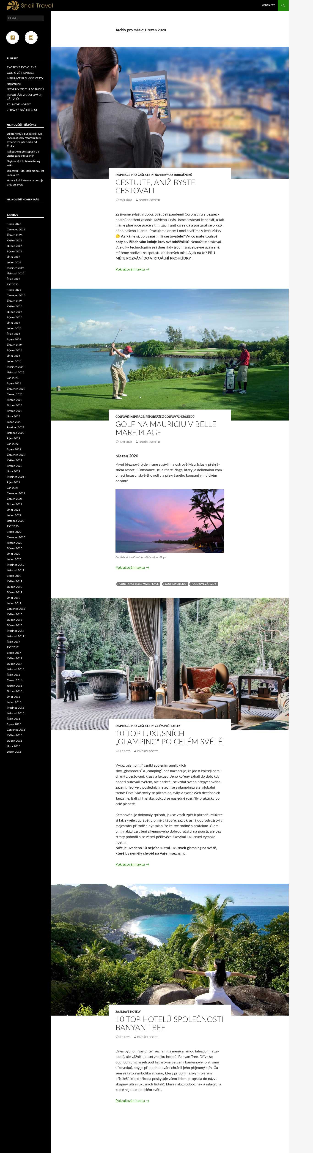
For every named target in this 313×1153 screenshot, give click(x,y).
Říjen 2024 (13, 334)
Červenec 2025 (16, 295)
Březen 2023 (14, 411)
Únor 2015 (13, 746)
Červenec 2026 (16, 229)
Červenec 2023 (16, 389)
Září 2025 (13, 284)
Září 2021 (13, 487)
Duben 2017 (14, 663)
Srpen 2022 (14, 449)
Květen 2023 (14, 400)
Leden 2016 (14, 702)
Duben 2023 (14, 405)
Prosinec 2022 (15, 427)
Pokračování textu (132, 269)
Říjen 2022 (13, 438)
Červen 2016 (14, 680)
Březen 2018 (14, 625)
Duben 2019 (14, 586)
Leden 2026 (14, 262)
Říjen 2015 (13, 718)
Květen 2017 (14, 658)
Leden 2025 (14, 328)
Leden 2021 (14, 515)
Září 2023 (13, 378)
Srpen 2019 (14, 575)
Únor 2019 (13, 597)
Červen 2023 (14, 394)
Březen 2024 (14, 350)
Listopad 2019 (15, 570)
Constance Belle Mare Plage (139, 584)
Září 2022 (13, 444)
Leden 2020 (14, 559)
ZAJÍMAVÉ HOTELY (167, 726)
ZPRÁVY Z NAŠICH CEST (22, 110)
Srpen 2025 (14, 290)
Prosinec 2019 (15, 564)
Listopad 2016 (15, 669)
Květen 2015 (14, 735)
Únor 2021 (13, 509)
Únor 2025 (13, 323)
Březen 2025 (14, 317)
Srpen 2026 (14, 224)
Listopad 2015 (15, 713)
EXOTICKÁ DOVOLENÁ (21, 67)
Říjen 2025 (13, 279)
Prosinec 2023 (15, 367)
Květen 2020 (14, 542)
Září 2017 (13, 647)
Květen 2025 (14, 306)
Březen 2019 (14, 592)
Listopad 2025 (15, 273)
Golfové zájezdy (204, 584)
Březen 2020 (14, 548)
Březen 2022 (14, 465)
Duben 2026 (14, 246)
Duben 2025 (14, 312)
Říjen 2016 (13, 674)
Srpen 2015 (14, 724)
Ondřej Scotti (149, 200)
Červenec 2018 (16, 608)
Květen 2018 (14, 614)
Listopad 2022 (15, 433)
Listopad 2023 (15, 372)
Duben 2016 (14, 691)
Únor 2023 (13, 416)
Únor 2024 (13, 356)
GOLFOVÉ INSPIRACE (129, 416)
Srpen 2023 (14, 383)
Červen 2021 (14, 498)
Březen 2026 (14, 251)
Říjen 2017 (13, 641)
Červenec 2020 (16, 537)
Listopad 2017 (15, 636)
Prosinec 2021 (15, 476)
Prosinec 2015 (15, 707)
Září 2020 (13, 526)
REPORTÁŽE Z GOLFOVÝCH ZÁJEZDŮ (170, 416)
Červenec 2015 (16, 729)
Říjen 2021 (13, 482)
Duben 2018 (14, 619)
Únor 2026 (13, 257)
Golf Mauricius (175, 584)
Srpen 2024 (14, 339)
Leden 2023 (14, 422)
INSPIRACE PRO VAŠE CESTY (134, 175)
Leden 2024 (14, 361)
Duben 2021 (14, 504)
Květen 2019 (14, 581)
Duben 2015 (14, 740)
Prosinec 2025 (15, 268)
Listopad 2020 (15, 520)
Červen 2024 (14, 345)
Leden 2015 (14, 751)
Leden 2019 (14, 603)
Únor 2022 (13, 471)
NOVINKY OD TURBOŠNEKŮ (173, 175)
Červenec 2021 (16, 493)
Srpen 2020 (14, 531)
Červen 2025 (14, 301)
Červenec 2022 (16, 455)
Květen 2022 (14, 460)
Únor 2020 (13, 553)
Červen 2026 (14, 235)
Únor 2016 (13, 696)
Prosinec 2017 (15, 630)
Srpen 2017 (14, 652)
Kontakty (268, 5)
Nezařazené (14, 83)
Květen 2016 (14, 685)
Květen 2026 (14, 240)
